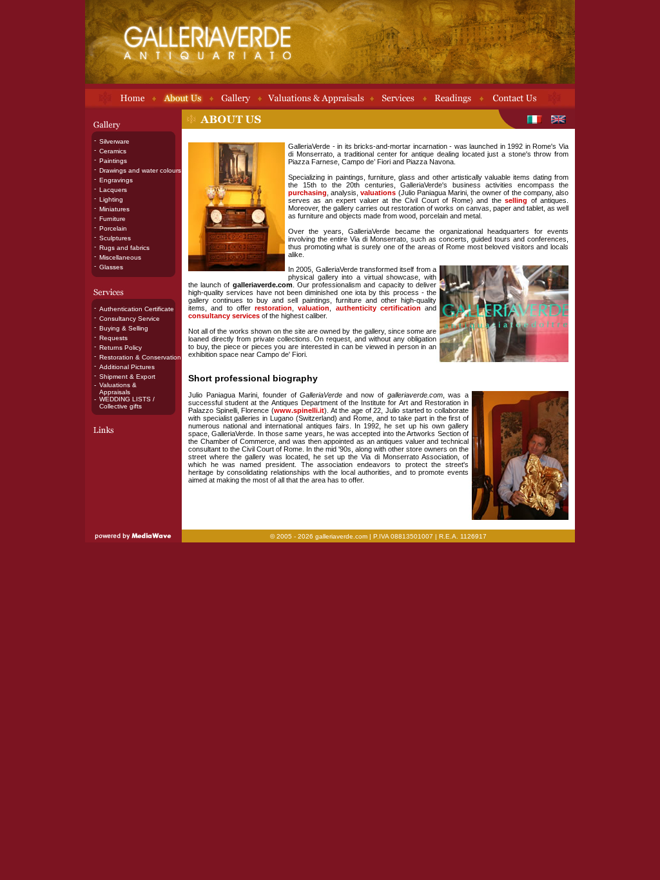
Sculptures (115, 238)
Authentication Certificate (136, 308)
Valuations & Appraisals (118, 388)
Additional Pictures (127, 366)
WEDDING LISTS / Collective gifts (127, 403)
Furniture (112, 218)
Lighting (111, 199)
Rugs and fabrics (124, 247)
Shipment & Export (127, 376)
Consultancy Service (129, 318)
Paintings (113, 160)
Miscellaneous (120, 257)
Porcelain (113, 228)
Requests (113, 337)
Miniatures (114, 209)
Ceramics (112, 151)
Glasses (111, 267)
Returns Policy (120, 347)
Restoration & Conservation (140, 357)
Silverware (114, 141)
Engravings (116, 180)
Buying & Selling (123, 328)
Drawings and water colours (140, 170)
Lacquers (113, 189)
